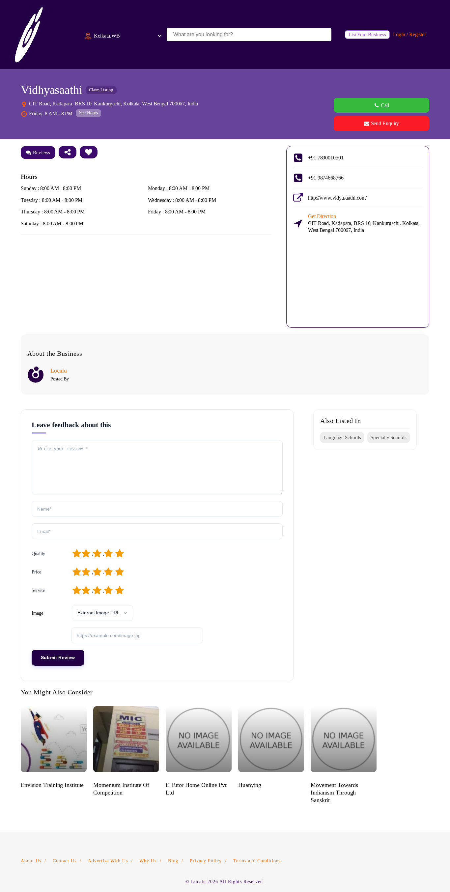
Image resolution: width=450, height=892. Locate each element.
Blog (173, 860)
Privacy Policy (206, 860)
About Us (31, 860)
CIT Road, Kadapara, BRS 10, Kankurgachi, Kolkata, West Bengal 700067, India (364, 223)
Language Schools (342, 437)
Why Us (147, 860)
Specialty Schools (388, 437)
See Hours (88, 112)
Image (37, 613)
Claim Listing (101, 89)
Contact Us (64, 860)
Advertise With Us (108, 860)
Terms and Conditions (257, 860)
